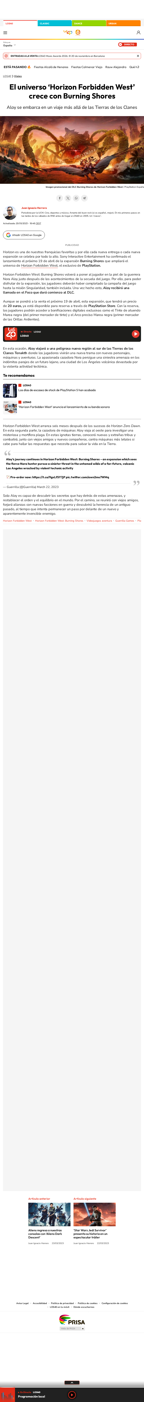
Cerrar (138, 55)
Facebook (59, 198)
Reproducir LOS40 (136, 334)
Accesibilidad (40, 1303)
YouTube (65, 1257)
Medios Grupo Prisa (72, 1328)
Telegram (84, 198)
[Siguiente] (138, 67)
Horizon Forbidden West (39, 265)
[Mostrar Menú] (5, 32)
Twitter (67, 198)
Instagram (49, 1257)
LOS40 (9, 23)
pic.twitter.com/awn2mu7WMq (87, 477)
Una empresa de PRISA (72, 1319)
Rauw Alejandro (115, 67)
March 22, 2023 (48, 487)
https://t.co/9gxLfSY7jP (48, 477)
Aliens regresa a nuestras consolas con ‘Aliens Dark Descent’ (45, 1233)
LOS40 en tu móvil (59, 1307)
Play (72, 1395)
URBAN (112, 23)
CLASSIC (44, 23)
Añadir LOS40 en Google (27, 235)
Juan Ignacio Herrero (34, 208)
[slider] (72, 1387)
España (7, 45)
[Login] (139, 32)
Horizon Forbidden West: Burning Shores (59, 521)
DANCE (78, 23)
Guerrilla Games (124, 521)
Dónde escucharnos (84, 1307)
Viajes (18, 76)
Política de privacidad (62, 1303)
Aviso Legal (22, 1303)
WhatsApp (76, 198)
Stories (95, 1257)
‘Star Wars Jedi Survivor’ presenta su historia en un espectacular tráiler (90, 1233)
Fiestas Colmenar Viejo (86, 67)
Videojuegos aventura (99, 521)
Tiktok (57, 1257)
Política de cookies (88, 1303)
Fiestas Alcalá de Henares (51, 67)
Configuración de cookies (115, 1303)
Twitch (87, 1257)
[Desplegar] (72, 1382)
